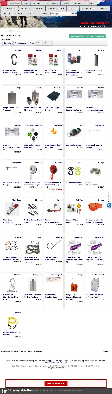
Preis (32, 43)
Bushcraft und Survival (56, 8)
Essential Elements (34, 125)
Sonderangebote (88, 8)
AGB (52, 361)
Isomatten (39, 8)
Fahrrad (66, 3)
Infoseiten (6, 14)
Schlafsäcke (14, 3)
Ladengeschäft (42, 14)
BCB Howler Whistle (74, 145)
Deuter (59, 237)
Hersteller (18, 14)
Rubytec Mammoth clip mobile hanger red (53, 185)
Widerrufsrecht (77, 361)
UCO (81, 50)
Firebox (38, 200)
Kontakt (64, 362)
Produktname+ (21, 43)
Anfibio (18, 50)
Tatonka (17, 237)
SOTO (80, 163)
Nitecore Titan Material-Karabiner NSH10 (11, 297)
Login (30, 14)
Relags (39, 50)
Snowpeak (57, 125)
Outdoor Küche (52, 3)
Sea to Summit (98, 275)
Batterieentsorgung (53, 362)
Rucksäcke (90, 3)
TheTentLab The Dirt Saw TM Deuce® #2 (74, 259)
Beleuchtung (25, 8)
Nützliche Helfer (14, 31)
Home (3, 31)
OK (4, 392)
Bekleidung (37, 3)
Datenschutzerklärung (42, 361)
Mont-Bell (58, 88)
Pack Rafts (77, 3)
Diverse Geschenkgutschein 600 (11, 147)
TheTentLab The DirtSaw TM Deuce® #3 (94, 259)
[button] (87, 36)
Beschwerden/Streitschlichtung (95, 361)
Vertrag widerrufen (56, 383)
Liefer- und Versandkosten (23, 361)
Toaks (39, 88)
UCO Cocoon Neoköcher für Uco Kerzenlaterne (74, 72)
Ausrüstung (73, 8)
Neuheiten (103, 8)
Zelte (26, 3)
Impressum (9, 361)
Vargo (18, 88)
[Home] (4, 3)
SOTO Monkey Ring (74, 183)
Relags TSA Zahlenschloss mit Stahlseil (73, 297)
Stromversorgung (9, 8)
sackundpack (56, 275)
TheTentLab (78, 237)
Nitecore (17, 275)
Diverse (80, 88)
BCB (81, 125)
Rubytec (38, 163)
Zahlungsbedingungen (63, 361)
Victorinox (16, 200)
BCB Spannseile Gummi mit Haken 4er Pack (31, 259)
